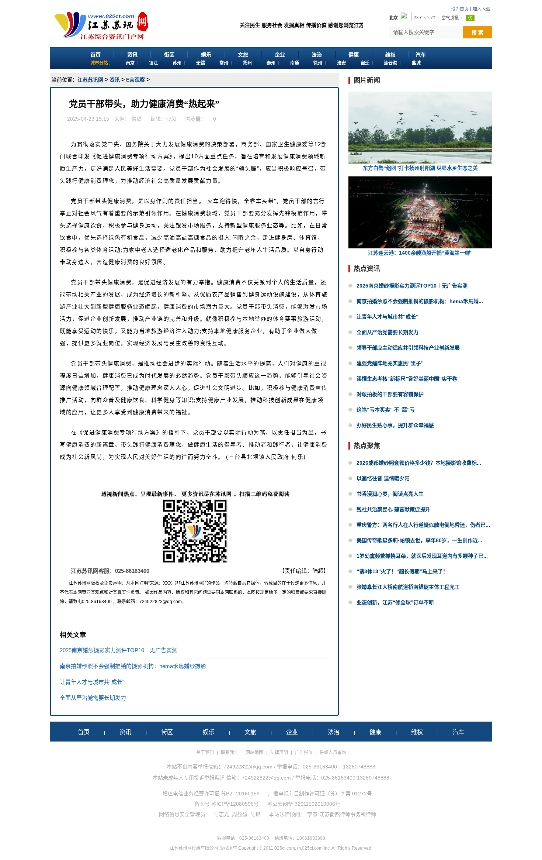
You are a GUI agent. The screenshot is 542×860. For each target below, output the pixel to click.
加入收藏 (481, 9)
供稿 (136, 119)
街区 (169, 55)
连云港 (390, 63)
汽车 (421, 55)
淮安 (341, 63)
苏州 (177, 63)
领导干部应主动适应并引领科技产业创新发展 (408, 348)
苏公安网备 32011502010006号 (303, 804)
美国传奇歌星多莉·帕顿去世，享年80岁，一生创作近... (419, 540)
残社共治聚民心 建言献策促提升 (393, 509)
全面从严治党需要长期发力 (93, 698)
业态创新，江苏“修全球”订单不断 (395, 602)
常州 (223, 63)
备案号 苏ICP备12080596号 (226, 804)
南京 (130, 63)
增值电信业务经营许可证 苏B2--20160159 (211, 794)
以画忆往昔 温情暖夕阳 (383, 478)
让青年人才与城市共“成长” (92, 682)
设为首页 (460, 9)
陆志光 (221, 814)
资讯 (132, 55)
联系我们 (230, 752)
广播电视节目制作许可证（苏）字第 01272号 (320, 794)
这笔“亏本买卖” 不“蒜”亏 (386, 410)
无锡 (200, 63)
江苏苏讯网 (90, 80)
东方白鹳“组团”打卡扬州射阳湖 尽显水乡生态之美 (420, 168)
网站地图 (254, 752)
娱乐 (206, 55)
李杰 (312, 814)
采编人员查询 (333, 752)
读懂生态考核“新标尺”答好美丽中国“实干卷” (408, 379)
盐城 (416, 63)
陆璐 (255, 814)
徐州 (317, 63)
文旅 (243, 55)
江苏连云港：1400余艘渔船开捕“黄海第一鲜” (420, 253)
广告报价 (304, 752)
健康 (353, 55)
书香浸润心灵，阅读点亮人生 (390, 494)
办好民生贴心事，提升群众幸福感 (395, 425)
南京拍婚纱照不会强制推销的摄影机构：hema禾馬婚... (420, 301)
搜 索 (477, 32)
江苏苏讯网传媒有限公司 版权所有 (203, 848)
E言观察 (135, 80)
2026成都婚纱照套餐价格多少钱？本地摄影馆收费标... (419, 463)
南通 (294, 63)
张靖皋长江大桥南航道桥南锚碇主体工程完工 (408, 587)
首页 (95, 55)
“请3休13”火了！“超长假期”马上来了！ (402, 571)
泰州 (271, 63)
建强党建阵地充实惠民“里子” (390, 363)
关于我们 (205, 752)
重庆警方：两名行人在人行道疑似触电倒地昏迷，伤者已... (423, 525)
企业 (280, 55)
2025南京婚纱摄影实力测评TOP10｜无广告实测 (118, 650)
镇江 (153, 63)
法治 (317, 55)
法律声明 (279, 752)
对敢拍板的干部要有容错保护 (390, 394)
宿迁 (365, 63)
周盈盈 (239, 814)
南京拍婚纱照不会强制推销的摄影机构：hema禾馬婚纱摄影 (133, 666)
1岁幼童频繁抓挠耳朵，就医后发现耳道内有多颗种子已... (422, 556)
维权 (390, 55)
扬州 (247, 63)
